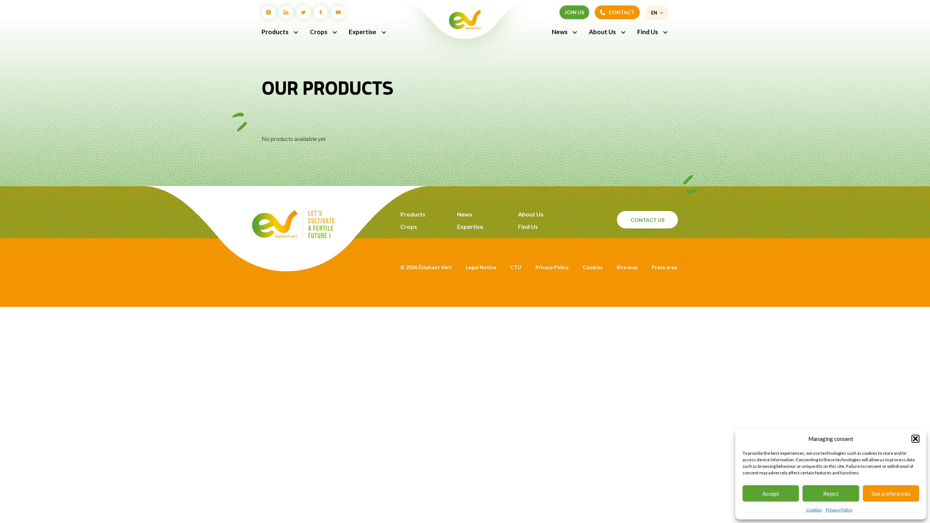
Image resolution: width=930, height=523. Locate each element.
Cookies (814, 509)
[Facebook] (321, 12)
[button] (915, 438)
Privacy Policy (839, 509)
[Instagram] (268, 12)
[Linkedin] (286, 12)
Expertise (362, 32)
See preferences (891, 493)
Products (275, 32)
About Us (602, 32)
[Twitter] (303, 12)
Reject (831, 493)
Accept (771, 493)
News (559, 32)
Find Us (647, 32)
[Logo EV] (293, 236)
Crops (318, 32)
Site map (627, 267)
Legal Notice (481, 267)
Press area (664, 267)
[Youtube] (338, 12)
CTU (515, 267)
